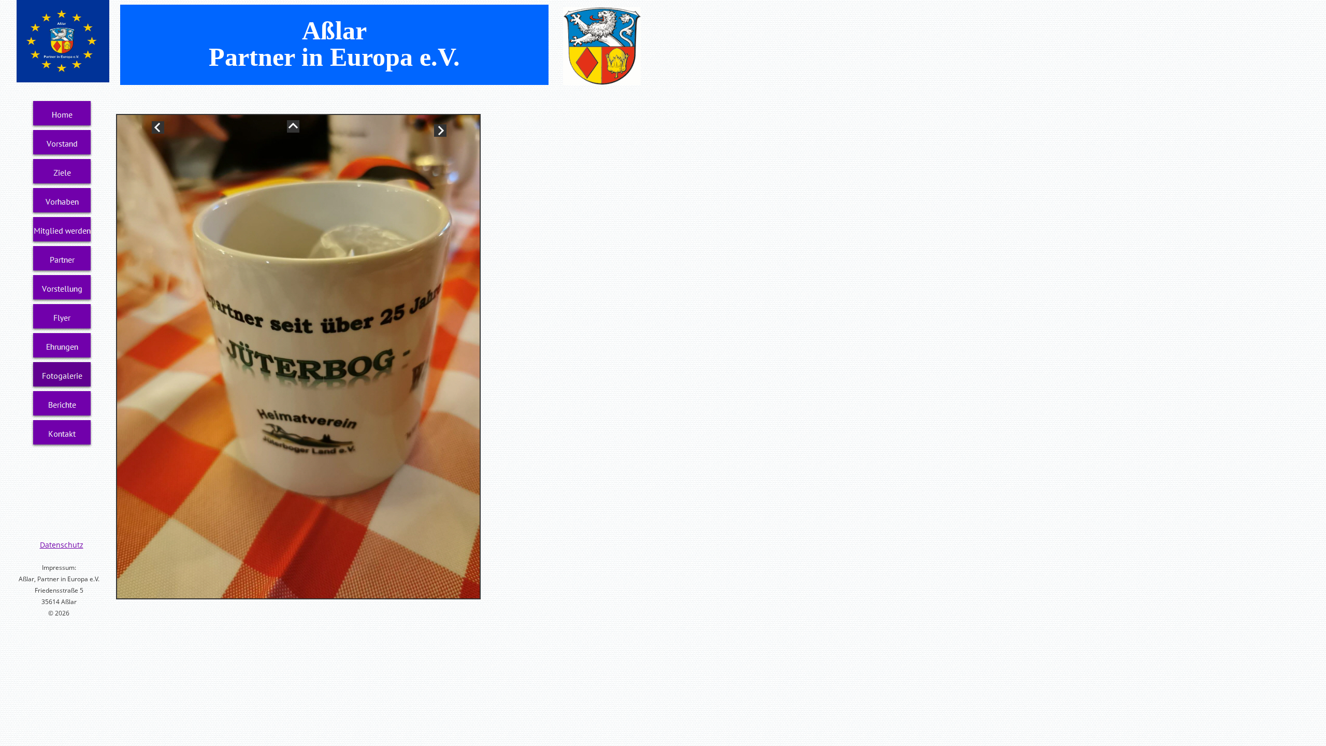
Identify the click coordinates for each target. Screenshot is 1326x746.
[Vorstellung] (62, 288)
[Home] (62, 114)
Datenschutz (61, 545)
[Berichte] (62, 404)
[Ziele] (62, 172)
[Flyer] (62, 317)
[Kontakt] (62, 433)
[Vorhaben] (62, 201)
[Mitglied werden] (62, 230)
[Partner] (62, 259)
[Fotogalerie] (62, 375)
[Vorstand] (62, 143)
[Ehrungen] (62, 346)
